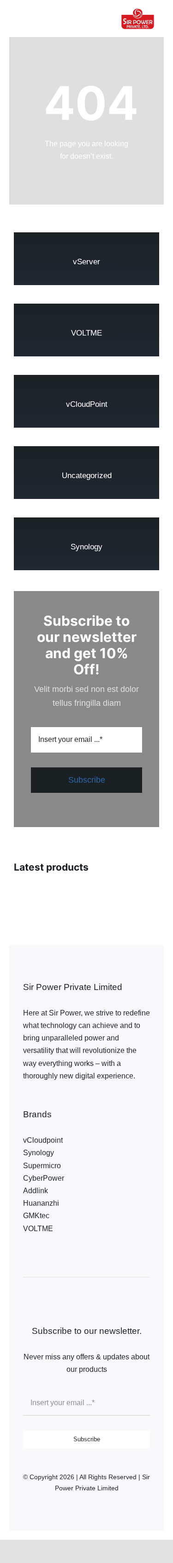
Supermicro (42, 1166)
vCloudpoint (43, 1140)
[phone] (108, 1099)
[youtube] (67, 1099)
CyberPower (43, 1178)
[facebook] (25, 1099)
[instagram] (39, 1099)
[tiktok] (53, 1099)
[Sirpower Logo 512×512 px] (137, 5)
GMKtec (36, 1216)
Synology (38, 1153)
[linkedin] (80, 1099)
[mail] (94, 1099)
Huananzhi (41, 1203)
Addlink (35, 1191)
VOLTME (38, 1229)
